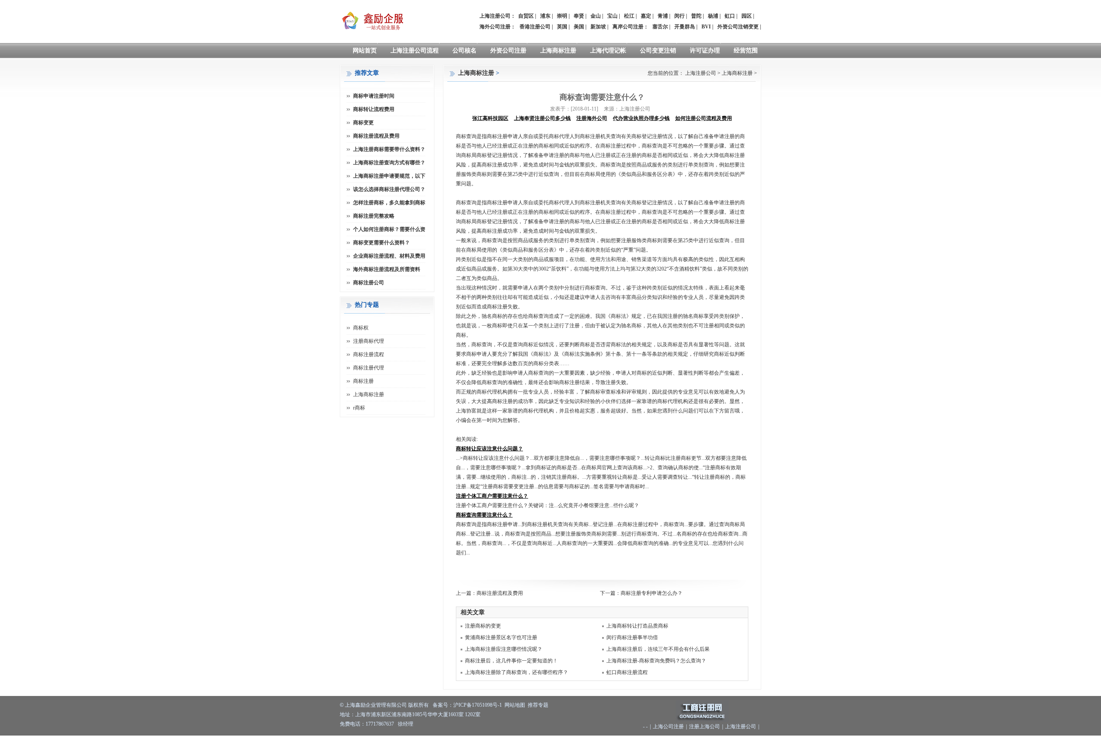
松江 (629, 16)
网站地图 (514, 705)
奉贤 (579, 16)
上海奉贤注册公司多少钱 (542, 118)
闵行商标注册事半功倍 (632, 637)
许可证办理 (705, 50)
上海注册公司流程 (415, 50)
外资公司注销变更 (738, 27)
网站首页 (365, 50)
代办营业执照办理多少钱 (641, 118)
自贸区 (526, 16)
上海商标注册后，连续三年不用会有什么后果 (658, 649)
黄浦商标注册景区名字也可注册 (501, 637)
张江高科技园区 (490, 118)
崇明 (562, 16)
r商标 (359, 408)
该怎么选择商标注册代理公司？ (389, 189)
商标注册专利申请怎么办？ (652, 593)
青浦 (663, 16)
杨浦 (713, 16)
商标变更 (363, 123)
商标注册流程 (368, 354)
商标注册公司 (368, 283)
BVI (706, 27)
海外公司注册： (498, 27)
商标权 (361, 328)
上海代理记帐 (608, 50)
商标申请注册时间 (373, 96)
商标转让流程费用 (373, 109)
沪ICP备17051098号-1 (477, 705)
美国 (579, 27)
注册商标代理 (368, 341)
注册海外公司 (591, 118)
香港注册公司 (535, 27)
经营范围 (746, 50)
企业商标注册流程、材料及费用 (389, 256)
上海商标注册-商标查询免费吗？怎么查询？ (656, 661)
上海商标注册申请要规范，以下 (389, 176)
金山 (595, 16)
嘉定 (646, 16)
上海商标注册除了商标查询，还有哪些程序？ (516, 672)
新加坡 (598, 27)
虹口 (730, 16)
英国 (562, 27)
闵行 (679, 16)
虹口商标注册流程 (627, 672)
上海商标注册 (558, 50)
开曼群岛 (684, 27)
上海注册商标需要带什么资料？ (389, 149)
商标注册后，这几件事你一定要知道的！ (511, 661)
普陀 (696, 16)
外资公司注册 (508, 50)
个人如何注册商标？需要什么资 (389, 229)
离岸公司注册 (627, 27)
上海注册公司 (700, 73)
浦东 (545, 16)
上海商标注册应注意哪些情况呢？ (503, 649)
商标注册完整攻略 (373, 216)
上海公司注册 (668, 727)
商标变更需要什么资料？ (381, 243)
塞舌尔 (660, 27)
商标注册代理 (368, 368)
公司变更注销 (658, 50)
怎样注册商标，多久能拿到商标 (389, 203)
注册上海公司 (704, 727)
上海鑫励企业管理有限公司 (376, 705)
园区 (746, 16)
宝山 (612, 16)
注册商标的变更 (483, 626)
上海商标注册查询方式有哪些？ (389, 163)
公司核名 (464, 50)
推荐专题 (538, 705)
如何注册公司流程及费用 (703, 118)
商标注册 (363, 381)
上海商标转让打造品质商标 (637, 626)
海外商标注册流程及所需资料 (386, 269)
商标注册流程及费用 (500, 593)
